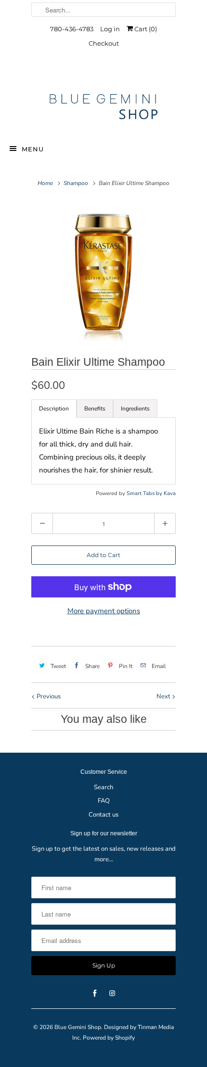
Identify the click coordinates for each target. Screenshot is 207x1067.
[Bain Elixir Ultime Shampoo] (103, 271)
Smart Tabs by (145, 493)
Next (164, 696)
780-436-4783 (71, 29)
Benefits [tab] (94, 408)
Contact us (103, 814)
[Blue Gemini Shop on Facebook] (95, 73)
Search (103, 787)
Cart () (145, 29)
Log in (110, 29)
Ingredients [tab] (135, 408)
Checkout (104, 43)
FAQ (104, 800)
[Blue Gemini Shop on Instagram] (112, 73)
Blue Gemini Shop (77, 1027)
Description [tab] (54, 408)
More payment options (103, 611)
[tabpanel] (103, 450)
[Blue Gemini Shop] (103, 108)
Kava (170, 493)
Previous (48, 696)
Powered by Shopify (109, 1038)
